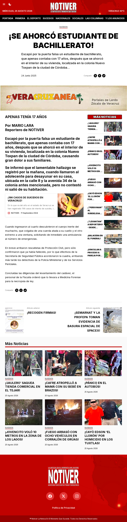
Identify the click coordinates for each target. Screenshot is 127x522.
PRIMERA (20, 18)
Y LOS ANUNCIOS (115, 18)
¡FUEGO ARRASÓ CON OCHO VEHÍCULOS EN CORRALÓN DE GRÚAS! (62, 435)
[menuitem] (63, 507)
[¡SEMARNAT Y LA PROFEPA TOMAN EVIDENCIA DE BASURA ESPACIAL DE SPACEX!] (112, 320)
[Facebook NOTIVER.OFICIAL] (50, 496)
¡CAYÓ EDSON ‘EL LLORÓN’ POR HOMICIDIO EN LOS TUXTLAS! (99, 437)
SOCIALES (77, 18)
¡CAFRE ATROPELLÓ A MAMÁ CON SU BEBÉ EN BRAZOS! (95, 143)
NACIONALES (63, 18)
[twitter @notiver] (63, 496)
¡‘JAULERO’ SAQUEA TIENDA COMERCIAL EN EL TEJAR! (94, 129)
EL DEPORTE (34, 18)
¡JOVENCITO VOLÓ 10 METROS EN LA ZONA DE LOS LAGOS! (95, 171)
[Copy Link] (104, 76)
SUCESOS (48, 18)
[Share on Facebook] (99, 76)
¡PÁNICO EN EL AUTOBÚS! (95, 384)
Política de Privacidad (63, 507)
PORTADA (7, 18)
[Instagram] (77, 496)
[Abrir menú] (3, 3)
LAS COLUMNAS (94, 18)
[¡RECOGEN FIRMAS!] (14, 320)
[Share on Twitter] (95, 76)
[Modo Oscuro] (9, 3)
